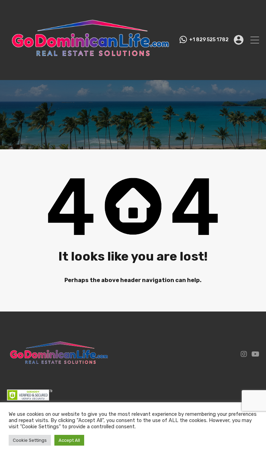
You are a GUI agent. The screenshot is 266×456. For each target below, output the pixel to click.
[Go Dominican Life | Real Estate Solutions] (90, 72)
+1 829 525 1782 (209, 40)
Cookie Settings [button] (30, 440)
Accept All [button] (69, 440)
